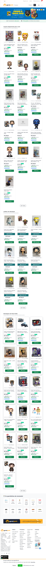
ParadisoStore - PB (12, 329)
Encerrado (10, 242)
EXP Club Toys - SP (38, 130)
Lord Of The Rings (33, 503)
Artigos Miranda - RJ (12, 444)
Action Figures (22, 533)
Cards (28, 531)
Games (28, 532)
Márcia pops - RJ (25, 417)
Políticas (13, 537)
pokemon (40, 511)
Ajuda (31, 1)
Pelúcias (29, 546)
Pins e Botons (30, 541)
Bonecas (29, 547)
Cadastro (36, 533)
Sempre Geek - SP (38, 158)
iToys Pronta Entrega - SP (39, 100)
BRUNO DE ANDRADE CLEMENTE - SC (28, 444)
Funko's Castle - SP (38, 358)
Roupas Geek (30, 529)
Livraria (28, 534)
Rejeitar (14, 565)
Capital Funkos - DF (12, 42)
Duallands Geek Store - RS (26, 130)
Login (36, 531)
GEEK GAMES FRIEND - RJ (39, 329)
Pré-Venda (14, 536)
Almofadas (22, 546)
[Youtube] (7, 553)
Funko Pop (22, 531)
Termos (13, 534)
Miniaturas (29, 537)
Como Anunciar (15, 531)
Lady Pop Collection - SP (26, 42)
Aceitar (20, 565)
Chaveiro (21, 537)
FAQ (35, 534)
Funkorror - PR (24, 158)
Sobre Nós (14, 533)
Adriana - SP (11, 417)
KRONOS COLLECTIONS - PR (13, 358)
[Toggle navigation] (4, 1)
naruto (33, 511)
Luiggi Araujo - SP (38, 417)
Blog (13, 539)
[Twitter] (9, 553)
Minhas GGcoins (36, 1)
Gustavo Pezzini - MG (12, 71)
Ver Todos (23, 205)
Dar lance (24, 272)
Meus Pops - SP (38, 71)
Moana (6, 502)
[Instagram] (4, 553)
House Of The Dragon (26, 503)
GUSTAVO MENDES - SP (26, 358)
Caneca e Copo (23, 539)
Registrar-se (25, 1)
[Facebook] (2, 553)
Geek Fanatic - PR (25, 71)
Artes (28, 535)
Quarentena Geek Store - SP (13, 227)
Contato (36, 536)
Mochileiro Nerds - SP (39, 42)
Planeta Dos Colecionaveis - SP (14, 387)
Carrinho (10, 55)
